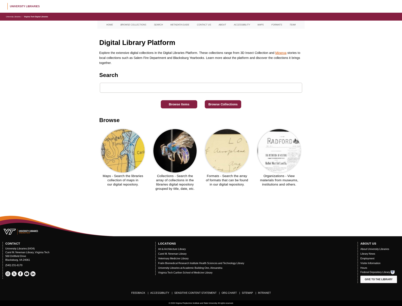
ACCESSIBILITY (242, 24)
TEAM (293, 24)
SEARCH (158, 24)
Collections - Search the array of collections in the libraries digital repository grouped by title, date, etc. (175, 182)
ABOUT (222, 24)
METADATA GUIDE (179, 24)
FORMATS (276, 24)
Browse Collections (223, 104)
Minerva (280, 53)
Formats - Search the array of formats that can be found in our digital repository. (227, 180)
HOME (109, 24)
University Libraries (13, 17)
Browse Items (179, 104)
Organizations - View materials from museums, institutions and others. (279, 180)
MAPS (261, 24)
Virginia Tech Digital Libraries (36, 17)
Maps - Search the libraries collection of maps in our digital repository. (123, 180)
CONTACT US (204, 24)
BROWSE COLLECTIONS (133, 24)
